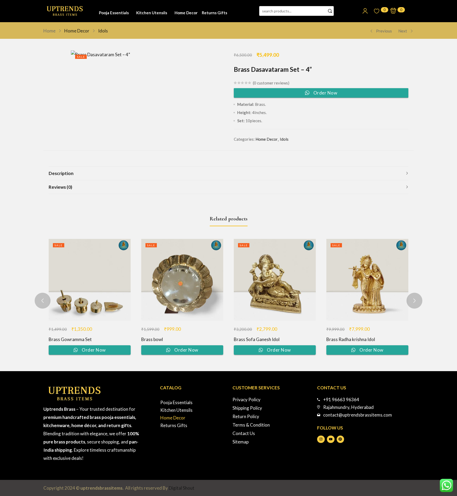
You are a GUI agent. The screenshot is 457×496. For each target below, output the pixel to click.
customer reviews (271, 83)
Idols (103, 31)
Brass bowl (152, 339)
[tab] (228, 173)
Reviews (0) (60, 187)
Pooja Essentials (114, 12)
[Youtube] (331, 439)
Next (402, 31)
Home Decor (186, 12)
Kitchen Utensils (151, 12)
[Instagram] (321, 439)
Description (61, 173)
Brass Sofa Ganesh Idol (257, 339)
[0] (376, 11)
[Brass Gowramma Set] (90, 280)
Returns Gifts (214, 12)
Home (49, 31)
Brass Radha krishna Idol (350, 339)
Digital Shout (181, 488)
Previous (384, 31)
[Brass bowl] (182, 280)
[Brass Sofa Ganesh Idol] (275, 280)
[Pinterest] (340, 439)
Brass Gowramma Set (70, 339)
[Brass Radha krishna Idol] (367, 280)
